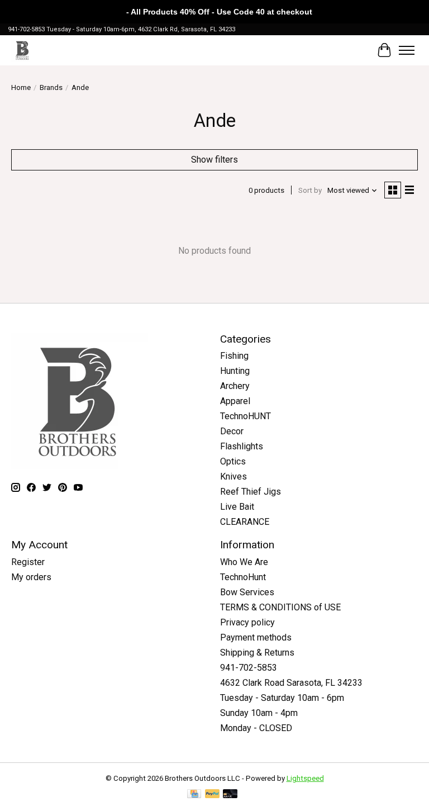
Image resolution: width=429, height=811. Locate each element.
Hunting (235, 371)
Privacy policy (247, 622)
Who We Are (244, 562)
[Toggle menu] (406, 50)
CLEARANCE (244, 521)
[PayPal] (212, 794)
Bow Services (247, 592)
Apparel (235, 401)
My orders (31, 577)
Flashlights (241, 446)
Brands (51, 87)
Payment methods (256, 637)
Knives (233, 476)
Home (21, 87)
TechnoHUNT (245, 416)
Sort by (310, 190)
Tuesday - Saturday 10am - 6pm (282, 698)
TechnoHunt (243, 577)
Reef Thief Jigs (250, 491)
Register (28, 562)
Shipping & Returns (257, 652)
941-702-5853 (248, 667)
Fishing (234, 355)
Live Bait (237, 506)
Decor (232, 431)
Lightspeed (305, 778)
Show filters (214, 159)
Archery (235, 386)
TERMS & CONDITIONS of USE (280, 607)
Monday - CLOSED (256, 728)
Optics (233, 461)
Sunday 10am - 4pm (259, 713)
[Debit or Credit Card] (230, 794)
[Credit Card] (194, 794)
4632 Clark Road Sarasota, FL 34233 (291, 682)
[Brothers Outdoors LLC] (22, 50)
